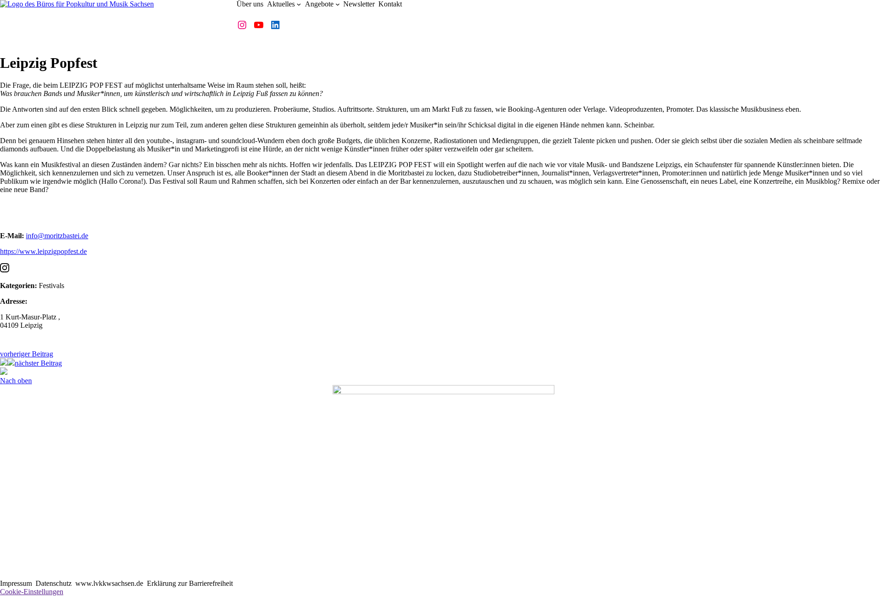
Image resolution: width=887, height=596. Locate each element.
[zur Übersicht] (11, 363)
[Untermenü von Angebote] (337, 4)
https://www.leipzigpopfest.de (43, 251)
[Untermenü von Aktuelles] (299, 4)
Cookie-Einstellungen (31, 592)
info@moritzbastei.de (57, 236)
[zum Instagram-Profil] (4, 270)
